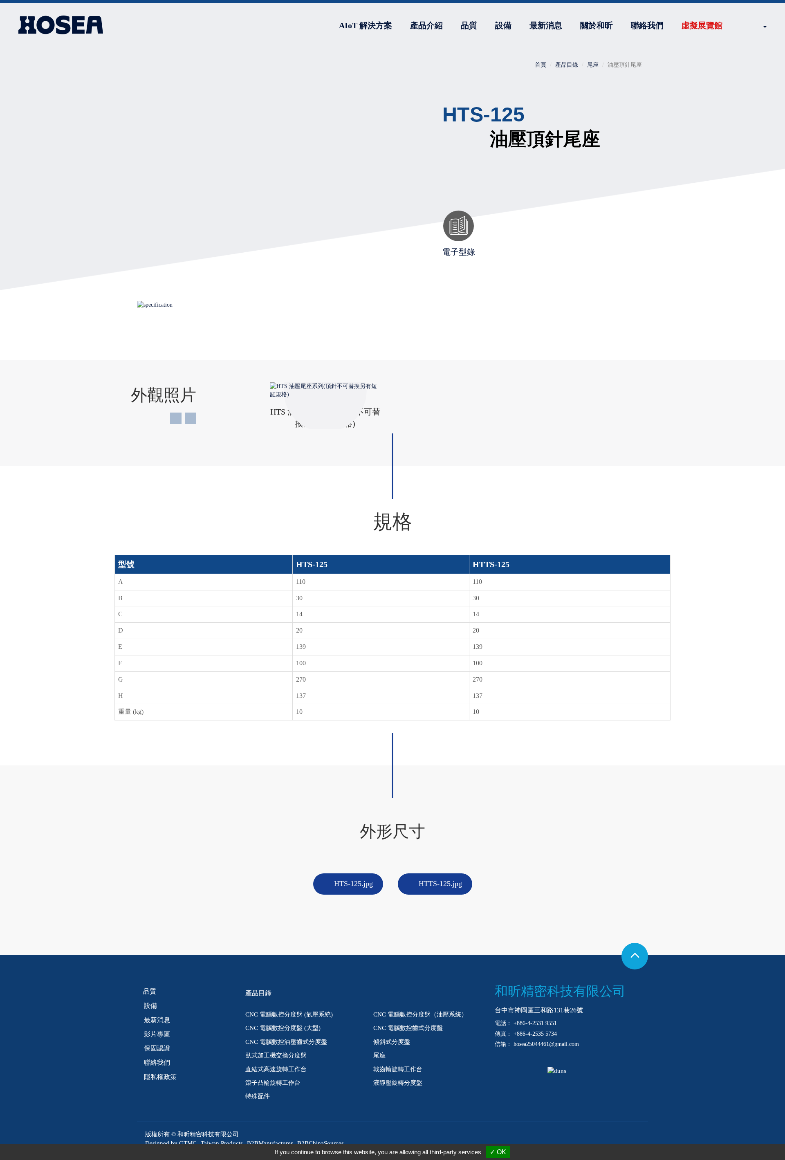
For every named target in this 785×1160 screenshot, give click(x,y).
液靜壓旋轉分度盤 (397, 1082)
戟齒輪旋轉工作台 (397, 1069)
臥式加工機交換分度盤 (276, 1055)
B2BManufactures (270, 1143)
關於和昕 (596, 25)
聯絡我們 (647, 25)
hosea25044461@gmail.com (546, 1044)
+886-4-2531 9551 (535, 1023)
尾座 (593, 65)
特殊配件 (257, 1096)
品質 (469, 25)
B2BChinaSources (320, 1143)
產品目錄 (566, 65)
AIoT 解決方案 (365, 25)
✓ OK (498, 1152)
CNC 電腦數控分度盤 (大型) (283, 1028)
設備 (503, 25)
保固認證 (157, 1048)
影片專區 (157, 1034)
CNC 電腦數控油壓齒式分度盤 (286, 1042)
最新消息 (545, 25)
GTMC (188, 1143)
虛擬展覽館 (702, 25)
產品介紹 (426, 25)
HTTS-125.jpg (440, 884)
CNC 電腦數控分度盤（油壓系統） (420, 1014)
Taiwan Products (222, 1143)
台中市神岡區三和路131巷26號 (539, 1010)
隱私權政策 (160, 1076)
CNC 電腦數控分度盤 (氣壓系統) (289, 1014)
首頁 (540, 65)
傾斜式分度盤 (391, 1042)
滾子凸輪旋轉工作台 (273, 1082)
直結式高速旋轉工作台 (276, 1069)
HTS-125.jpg (353, 884)
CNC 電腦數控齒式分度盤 (408, 1028)
